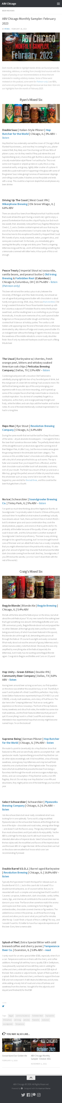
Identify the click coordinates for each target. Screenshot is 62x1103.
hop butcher (50, 1016)
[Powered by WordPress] (22, 1088)
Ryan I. (7, 29)
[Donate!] (34, 1095)
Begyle (11, 1016)
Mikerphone (7, 1020)
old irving (17, 1020)
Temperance (19, 1024)
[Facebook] (28, 1095)
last (30, 480)
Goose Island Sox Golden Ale (14, 1055)
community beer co (23, 1016)
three (35, 480)
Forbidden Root (37, 1016)
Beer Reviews (8, 10)
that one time (49, 301)
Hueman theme (44, 1088)
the (27, 480)
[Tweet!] (23, 1095)
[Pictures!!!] (39, 1095)
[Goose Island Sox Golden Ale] (16, 1045)
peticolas (27, 1020)
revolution (45, 1020)
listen (5, 138)
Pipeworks (35, 1020)
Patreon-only (42, 81)
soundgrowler (8, 1024)
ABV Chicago (9, 3)
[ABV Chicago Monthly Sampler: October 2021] (45, 1045)
